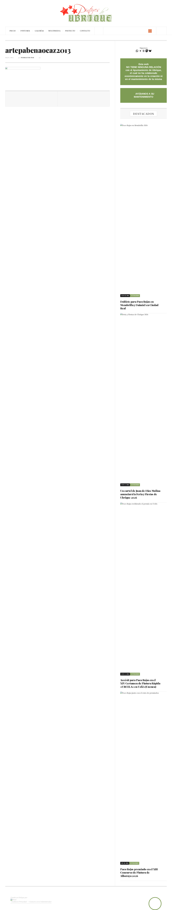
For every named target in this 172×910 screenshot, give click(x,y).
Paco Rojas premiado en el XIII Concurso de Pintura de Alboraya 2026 (139, 872)
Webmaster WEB (27, 58)
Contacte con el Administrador (40, 902)
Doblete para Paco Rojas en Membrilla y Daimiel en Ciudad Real (139, 305)
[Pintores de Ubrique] (86, 13)
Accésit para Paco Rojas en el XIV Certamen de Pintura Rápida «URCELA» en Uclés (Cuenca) (140, 683)
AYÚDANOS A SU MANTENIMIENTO (144, 95)
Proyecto (70, 31)
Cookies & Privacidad (19, 902)
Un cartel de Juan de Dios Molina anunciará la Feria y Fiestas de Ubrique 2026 (140, 494)
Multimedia (54, 31)
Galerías (39, 31)
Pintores (25, 31)
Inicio (12, 31)
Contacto (85, 31)
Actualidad (135, 295)
